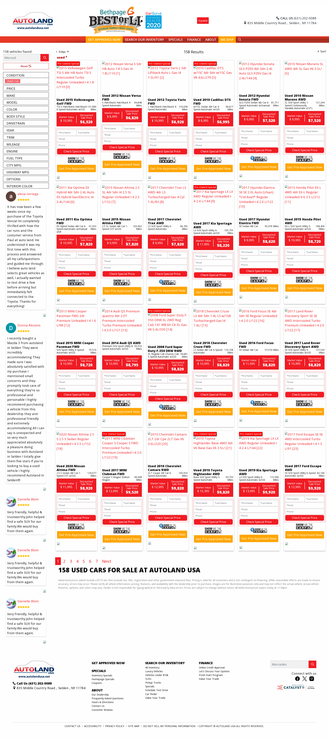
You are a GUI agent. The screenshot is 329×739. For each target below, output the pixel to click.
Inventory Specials (102, 675)
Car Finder (151, 694)
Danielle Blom (28, 499)
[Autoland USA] (33, 20)
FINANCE (206, 663)
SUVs (148, 678)
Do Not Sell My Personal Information (169, 726)
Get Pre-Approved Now (76, 168)
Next (106, 561)
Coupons (97, 683)
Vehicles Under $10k (156, 675)
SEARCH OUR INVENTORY (165, 663)
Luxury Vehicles (154, 671)
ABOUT (97, 690)
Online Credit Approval (212, 667)
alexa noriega (27, 194)
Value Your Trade (155, 697)
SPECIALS (99, 671)
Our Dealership (100, 694)
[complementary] (318, 728)
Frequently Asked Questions (108, 698)
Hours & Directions (103, 702)
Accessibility (93, 726)
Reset (25, 66)
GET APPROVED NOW (108, 663)
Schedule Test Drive (156, 690)
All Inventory (152, 667)
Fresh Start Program (211, 675)
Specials (149, 686)
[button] (104, 39)
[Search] (44, 57)
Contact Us (98, 705)
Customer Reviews (102, 709)
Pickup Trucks (153, 682)
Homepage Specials (103, 679)
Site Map (134, 726)
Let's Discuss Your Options (214, 671)
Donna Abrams (28, 325)
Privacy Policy (115, 726)
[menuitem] (27, 81)
